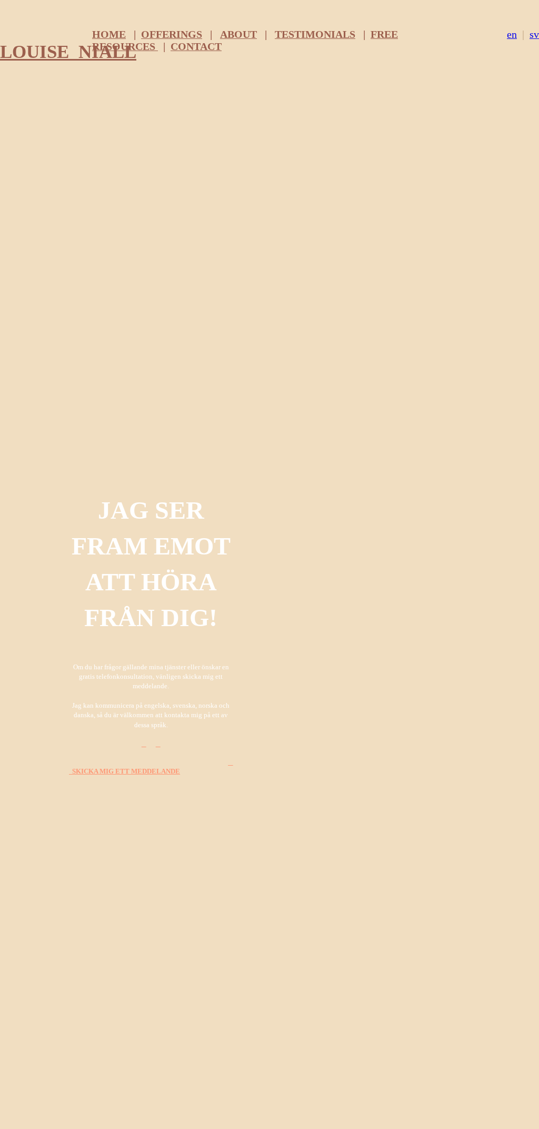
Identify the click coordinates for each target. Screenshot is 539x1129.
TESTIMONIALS (315, 34)
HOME (109, 34)
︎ (158, 744)
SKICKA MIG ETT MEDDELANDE (151, 767)
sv (534, 34)
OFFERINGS (171, 34)
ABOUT (238, 34)
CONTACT (196, 46)
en (512, 34)
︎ (144, 744)
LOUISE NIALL (68, 51)
